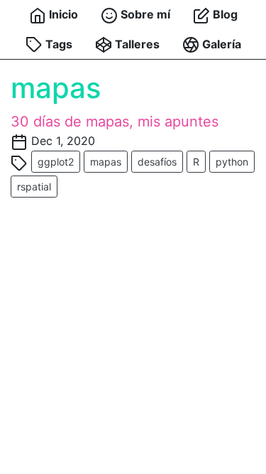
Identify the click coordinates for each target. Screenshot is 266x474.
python (232, 162)
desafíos (157, 162)
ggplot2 (56, 162)
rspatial (34, 187)
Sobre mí (144, 14)
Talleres (136, 44)
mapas (105, 162)
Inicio (62, 14)
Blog (224, 14)
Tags (57, 44)
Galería (220, 44)
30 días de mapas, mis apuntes (114, 121)
